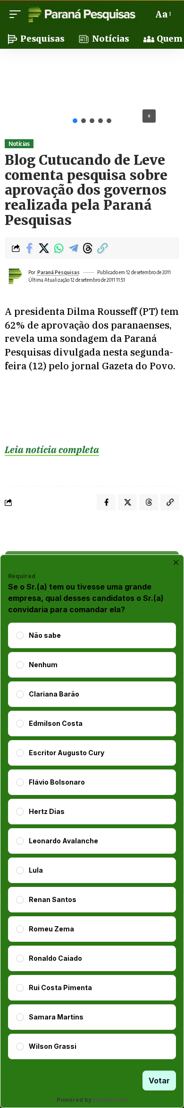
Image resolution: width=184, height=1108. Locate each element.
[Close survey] (176, 562)
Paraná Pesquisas (58, 272)
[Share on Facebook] (29, 248)
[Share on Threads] (87, 248)
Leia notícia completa (52, 449)
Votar (159, 1080)
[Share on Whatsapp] (58, 248)
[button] (17, 14)
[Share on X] (43, 248)
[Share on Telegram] (73, 248)
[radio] (20, 635)
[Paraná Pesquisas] (81, 14)
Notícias (18, 143)
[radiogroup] (92, 841)
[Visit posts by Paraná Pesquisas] (15, 276)
